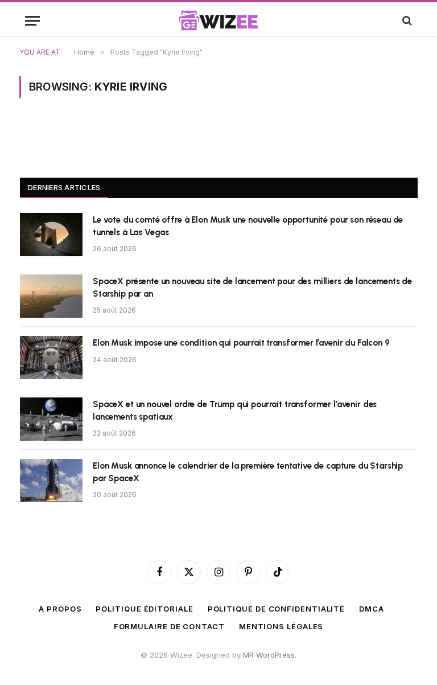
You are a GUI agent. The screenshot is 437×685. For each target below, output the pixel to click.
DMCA (371, 608)
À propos (60, 608)
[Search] (406, 21)
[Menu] (32, 21)
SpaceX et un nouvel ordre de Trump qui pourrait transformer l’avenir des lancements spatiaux (235, 410)
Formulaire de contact (169, 626)
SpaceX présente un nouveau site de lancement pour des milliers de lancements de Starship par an (252, 287)
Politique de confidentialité (276, 608)
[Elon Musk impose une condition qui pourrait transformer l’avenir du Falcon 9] (51, 357)
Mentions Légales (281, 626)
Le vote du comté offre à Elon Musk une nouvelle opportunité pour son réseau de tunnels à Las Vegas (248, 226)
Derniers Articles (64, 187)
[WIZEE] (218, 20)
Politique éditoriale (144, 608)
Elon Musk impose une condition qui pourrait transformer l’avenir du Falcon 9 (241, 343)
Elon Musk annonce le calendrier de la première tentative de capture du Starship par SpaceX (248, 472)
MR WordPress (269, 654)
